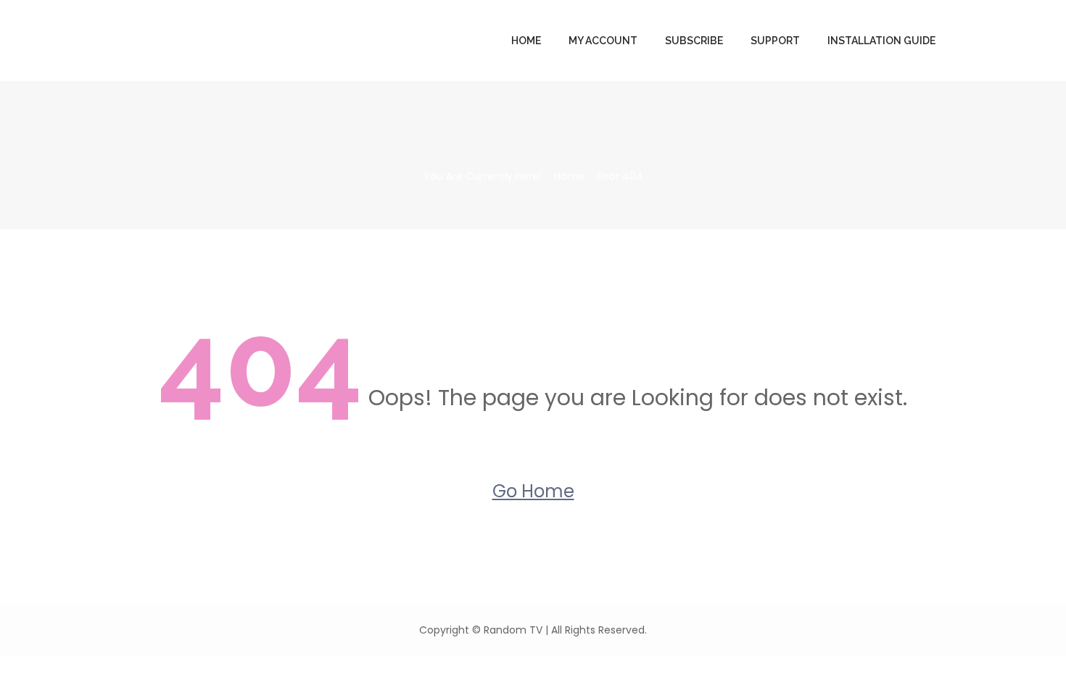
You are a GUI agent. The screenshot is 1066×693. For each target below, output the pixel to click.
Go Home (533, 491)
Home (526, 40)
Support (775, 40)
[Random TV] (223, 41)
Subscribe (694, 40)
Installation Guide (881, 40)
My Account (603, 40)
